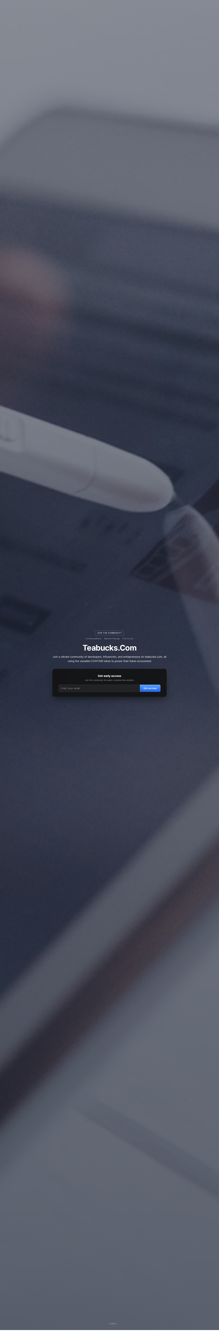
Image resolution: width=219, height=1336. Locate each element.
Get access (150, 688)
